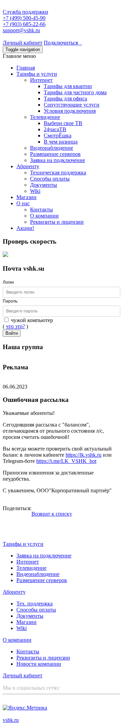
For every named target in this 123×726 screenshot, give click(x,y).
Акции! (25, 228)
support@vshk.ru (21, 30)
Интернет (41, 80)
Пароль (10, 301)
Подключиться (63, 43)
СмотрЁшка (57, 135)
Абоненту (27, 166)
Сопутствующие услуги (71, 105)
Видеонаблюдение (51, 148)
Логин (8, 282)
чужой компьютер (31, 320)
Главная (25, 68)
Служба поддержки (25, 12)
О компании (44, 216)
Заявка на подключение (57, 160)
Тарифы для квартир (68, 86)
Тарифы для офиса (65, 98)
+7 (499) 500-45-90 (24, 18)
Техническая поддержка (58, 172)
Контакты (41, 209)
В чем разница (61, 142)
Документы (43, 185)
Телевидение (45, 117)
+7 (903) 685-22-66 (24, 24)
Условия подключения (70, 111)
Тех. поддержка (34, 603)
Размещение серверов (55, 154)
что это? (15, 326)
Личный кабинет (22, 43)
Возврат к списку (51, 514)
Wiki (35, 191)
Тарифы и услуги (36, 74)
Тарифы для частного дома (75, 92)
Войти (11, 333)
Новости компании (38, 664)
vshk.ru (11, 720)
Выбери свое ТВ (63, 123)
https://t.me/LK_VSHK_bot (66, 461)
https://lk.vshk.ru (83, 455)
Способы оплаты (50, 179)
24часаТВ (55, 129)
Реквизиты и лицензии (57, 222)
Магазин (26, 197)
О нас (23, 203)
